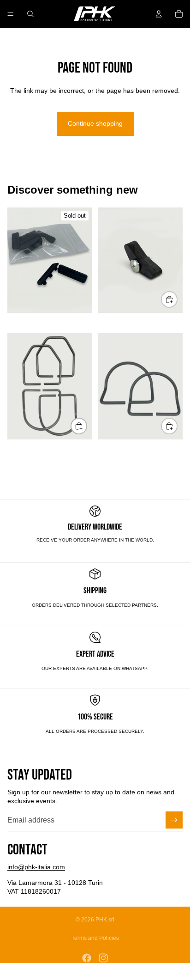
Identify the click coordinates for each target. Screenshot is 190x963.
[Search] (30, 14)
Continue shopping (95, 123)
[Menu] (10, 13)
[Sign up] (174, 820)
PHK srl (104, 919)
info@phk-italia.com (36, 867)
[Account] (158, 14)
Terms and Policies (95, 938)
